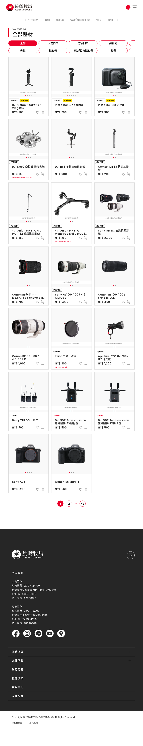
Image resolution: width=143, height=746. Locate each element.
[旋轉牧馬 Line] (38, 633)
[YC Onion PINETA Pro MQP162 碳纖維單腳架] (29, 203)
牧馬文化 (17, 687)
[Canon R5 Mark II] (71, 454)
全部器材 (33, 20)
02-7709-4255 (27, 619)
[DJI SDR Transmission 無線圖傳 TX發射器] (71, 392)
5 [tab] (75, 95)
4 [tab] (31, 95)
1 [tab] (25, 95)
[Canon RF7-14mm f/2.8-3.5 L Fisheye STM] (29, 267)
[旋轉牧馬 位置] (61, 633)
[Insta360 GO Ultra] (115, 77)
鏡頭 (110, 20)
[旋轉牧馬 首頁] (27, 554)
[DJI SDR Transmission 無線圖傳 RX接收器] (115, 392)
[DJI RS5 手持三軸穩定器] (71, 139)
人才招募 (17, 696)
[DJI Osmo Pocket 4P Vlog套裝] (29, 77)
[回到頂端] (131, 555)
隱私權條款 (17, 723)
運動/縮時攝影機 (80, 20)
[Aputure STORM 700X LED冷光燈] (115, 328)
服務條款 (33, 723)
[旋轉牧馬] (19, 7)
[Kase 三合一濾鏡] (71, 328)
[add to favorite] (37, 112)
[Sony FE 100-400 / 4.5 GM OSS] (71, 267)
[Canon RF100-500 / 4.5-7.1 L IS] (29, 328)
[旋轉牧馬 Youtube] (50, 633)
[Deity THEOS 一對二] (29, 392)
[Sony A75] (29, 454)
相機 (98, 20)
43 (82, 504)
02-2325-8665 (26, 594)
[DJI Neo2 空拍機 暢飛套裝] (29, 139)
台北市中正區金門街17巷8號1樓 (30, 615)
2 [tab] (27, 95)
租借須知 (17, 678)
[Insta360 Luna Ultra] (71, 77)
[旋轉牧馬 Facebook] (16, 633)
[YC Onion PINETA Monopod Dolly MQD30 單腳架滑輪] (71, 203)
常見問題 (17, 669)
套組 (47, 20)
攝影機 (60, 20)
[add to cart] (42, 112)
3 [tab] (29, 95)
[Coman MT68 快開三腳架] (115, 139)
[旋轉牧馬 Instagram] (27, 633)
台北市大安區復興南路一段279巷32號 (34, 590)
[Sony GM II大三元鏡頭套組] (115, 203)
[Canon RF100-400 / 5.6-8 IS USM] (115, 267)
